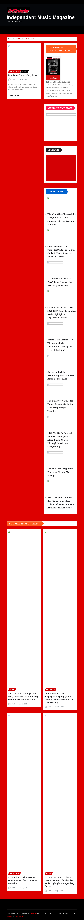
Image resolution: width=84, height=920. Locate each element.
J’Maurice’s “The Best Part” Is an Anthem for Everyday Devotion (59, 282)
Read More (14, 95)
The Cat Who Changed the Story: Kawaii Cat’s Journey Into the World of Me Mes (23, 696)
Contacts (74, 913)
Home (10, 39)
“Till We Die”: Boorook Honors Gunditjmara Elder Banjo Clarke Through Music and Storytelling (60, 440)
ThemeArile (19, 916)
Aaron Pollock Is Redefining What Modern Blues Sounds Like (60, 375)
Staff (13, 79)
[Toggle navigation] (42, 30)
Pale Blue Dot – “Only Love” (24, 39)
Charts (65, 913)
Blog (51, 913)
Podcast (44, 913)
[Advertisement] (61, 168)
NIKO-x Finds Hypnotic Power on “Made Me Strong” (60, 472)
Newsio (9, 916)
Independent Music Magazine (41, 17)
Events (58, 913)
